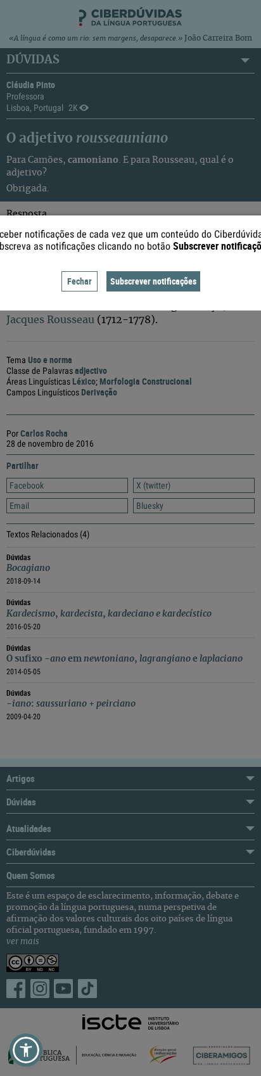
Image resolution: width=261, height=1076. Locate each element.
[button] (26, 1050)
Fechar (79, 281)
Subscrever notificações (153, 281)
